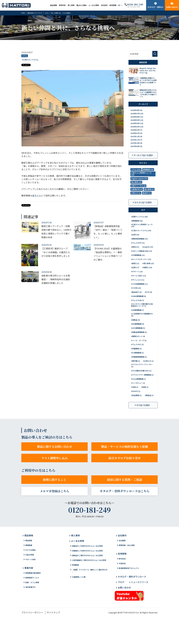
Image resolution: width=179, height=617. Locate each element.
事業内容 (62, 5)
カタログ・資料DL (155, 7)
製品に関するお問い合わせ (54, 446)
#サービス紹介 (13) (138, 275)
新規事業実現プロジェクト (129, 568)
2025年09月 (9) (136, 146)
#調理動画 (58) (137, 221)
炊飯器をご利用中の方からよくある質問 (87, 550)
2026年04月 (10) (136, 123)
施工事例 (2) (149, 189)
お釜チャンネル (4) (138, 186)
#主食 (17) (135, 267)
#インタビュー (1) (138, 383)
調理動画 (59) (148, 169)
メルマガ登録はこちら (54, 491)
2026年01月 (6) (136, 133)
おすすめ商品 (30, 550)
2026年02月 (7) (136, 130)
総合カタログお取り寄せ (124, 458)
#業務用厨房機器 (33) (139, 238)
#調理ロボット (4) (138, 336)
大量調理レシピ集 (79, 577)
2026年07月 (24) (136, 113)
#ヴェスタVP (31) (138, 243)
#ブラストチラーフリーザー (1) (142, 365)
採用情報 (112, 5)
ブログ (121, 582)
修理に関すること (54, 479)
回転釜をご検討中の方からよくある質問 (87, 555)
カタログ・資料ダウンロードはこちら (124, 491)
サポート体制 (30, 559)
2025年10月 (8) (136, 143)
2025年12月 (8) (136, 136)
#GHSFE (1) (135, 391)
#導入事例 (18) (148, 263)
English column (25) (139, 178)
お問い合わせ (172, 7)
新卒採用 (122, 558)
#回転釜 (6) (135, 320)
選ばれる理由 (81, 5)
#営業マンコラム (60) (139, 216)
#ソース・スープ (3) (138, 340)
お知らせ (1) (136, 193)
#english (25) (147, 247)
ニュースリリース (139, 582)
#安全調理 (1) (136, 395)
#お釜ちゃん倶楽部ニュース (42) (142, 225)
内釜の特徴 (29, 554)
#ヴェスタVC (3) (137, 344)
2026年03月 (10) (136, 126)
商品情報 (53, 5)
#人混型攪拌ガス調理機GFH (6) (142, 314)
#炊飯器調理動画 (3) (139, 357)
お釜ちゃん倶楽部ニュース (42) (141, 174)
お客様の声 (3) (136, 189)
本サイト (36, 195)
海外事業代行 (30, 587)
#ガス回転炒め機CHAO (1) (141, 370)
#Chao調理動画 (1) (138, 379)
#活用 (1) (134, 387)
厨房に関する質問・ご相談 (124, 479)
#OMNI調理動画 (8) (138, 296)
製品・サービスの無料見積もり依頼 (124, 446)
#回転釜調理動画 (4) (139, 332)
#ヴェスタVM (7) (137, 300)
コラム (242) (136, 169)
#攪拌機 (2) (135, 361)
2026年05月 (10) (136, 120)
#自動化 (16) (147, 267)
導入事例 (71, 5)
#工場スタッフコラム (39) (141, 230)
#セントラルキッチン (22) (141, 259)
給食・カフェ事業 (32, 582)
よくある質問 (94, 5)
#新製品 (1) (149, 395)
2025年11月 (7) (136, 139)
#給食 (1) (144, 387)
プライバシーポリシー (32, 612)
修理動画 (75, 565)
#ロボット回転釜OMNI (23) (141, 251)
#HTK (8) (148, 292)
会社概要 (122, 540)
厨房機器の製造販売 (33, 573)
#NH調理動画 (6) (137, 324)
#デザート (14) (137, 271)
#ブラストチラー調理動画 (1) (142, 375)
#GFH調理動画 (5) (138, 328)
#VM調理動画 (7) (137, 310)
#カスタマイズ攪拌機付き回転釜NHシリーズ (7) (142, 305)
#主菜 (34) (135, 234)
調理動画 (28, 545)
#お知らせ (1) (148, 361)
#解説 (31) (135, 247)
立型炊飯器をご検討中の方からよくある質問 (89, 560)
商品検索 (28, 540)
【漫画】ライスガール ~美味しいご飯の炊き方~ (89, 570)
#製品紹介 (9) (136, 292)
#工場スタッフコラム (30, 59)
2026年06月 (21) (136, 117)
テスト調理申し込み (54, 458)
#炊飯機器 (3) (136, 348)
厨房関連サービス (32, 577)
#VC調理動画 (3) (137, 352)
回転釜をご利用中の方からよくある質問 (87, 546)
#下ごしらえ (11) (137, 280)
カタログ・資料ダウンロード (132, 576)
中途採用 (122, 563)
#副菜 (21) (135, 263)
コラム (24, 56)
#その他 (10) (136, 288)
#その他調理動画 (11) (139, 284)
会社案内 (104, 5)
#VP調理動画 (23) (138, 255)
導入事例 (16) (136, 182)
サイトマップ (53, 612)
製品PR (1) (147, 193)
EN (121, 5)
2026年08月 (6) (136, 110)
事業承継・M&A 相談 (127, 545)
